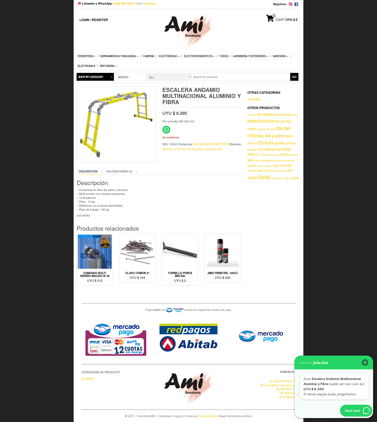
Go (294, 77)
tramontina (277, 178)
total (265, 176)
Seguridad (263, 170)
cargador (261, 129)
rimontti (285, 165)
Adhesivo (251, 114)
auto (295, 115)
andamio (179, 149)
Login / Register (94, 19)
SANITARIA (279, 56)
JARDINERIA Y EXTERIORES (249, 56)
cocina (271, 129)
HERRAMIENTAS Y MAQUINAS (118, 56)
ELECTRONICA (86, 66)
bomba (286, 121)
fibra (219, 149)
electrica (252, 143)
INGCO (252, 154)
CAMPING (148, 56)
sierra (274, 170)
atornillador (284, 114)
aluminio (167, 149)
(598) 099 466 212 (125, 3)
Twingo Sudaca (208, 416)
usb (286, 178)
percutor (290, 160)
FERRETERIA (86, 56)
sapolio (251, 170)
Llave (257, 160)
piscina (251, 165)
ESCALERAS (201, 144)
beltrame (271, 121)
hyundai (283, 149)
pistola (260, 165)
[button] (365, 362)
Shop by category (90, 77)
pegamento (280, 160)
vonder (294, 177)
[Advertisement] (273, 241)
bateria (255, 120)
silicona (282, 170)
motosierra (267, 160)
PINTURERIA (107, 66)
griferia (291, 143)
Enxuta (266, 142)
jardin (283, 154)
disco (289, 135)
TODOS (223, 56)
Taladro (253, 177)
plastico (268, 165)
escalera (210, 149)
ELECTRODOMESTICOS (198, 56)
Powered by (306, 362)
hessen (252, 149)
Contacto (149, 3)
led (250, 160)
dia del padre (195, 149)
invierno (274, 154)
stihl (290, 170)
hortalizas (266, 149)
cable (251, 128)
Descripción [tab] (88, 171)
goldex (280, 142)
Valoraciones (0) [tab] (119, 171)
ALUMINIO (254, 99)
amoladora (266, 114)
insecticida (264, 154)
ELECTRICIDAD (168, 56)
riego (276, 165)
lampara (293, 154)
